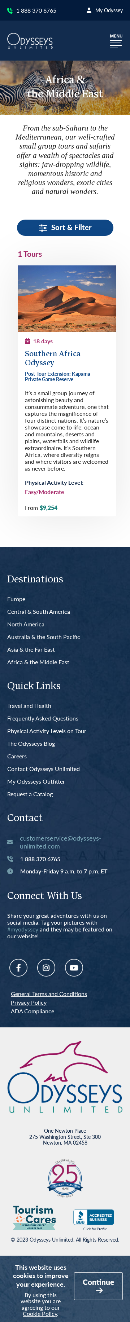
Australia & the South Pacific (43, 637)
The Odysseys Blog (31, 744)
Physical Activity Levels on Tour (46, 731)
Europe (16, 599)
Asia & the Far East (31, 649)
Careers (17, 756)
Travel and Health (29, 706)
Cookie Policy (40, 1313)
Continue (98, 1282)
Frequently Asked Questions (42, 718)
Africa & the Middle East (38, 662)
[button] (116, 40)
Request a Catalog (30, 794)
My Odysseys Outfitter (36, 781)
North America (25, 624)
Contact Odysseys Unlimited (43, 769)
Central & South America (38, 612)
